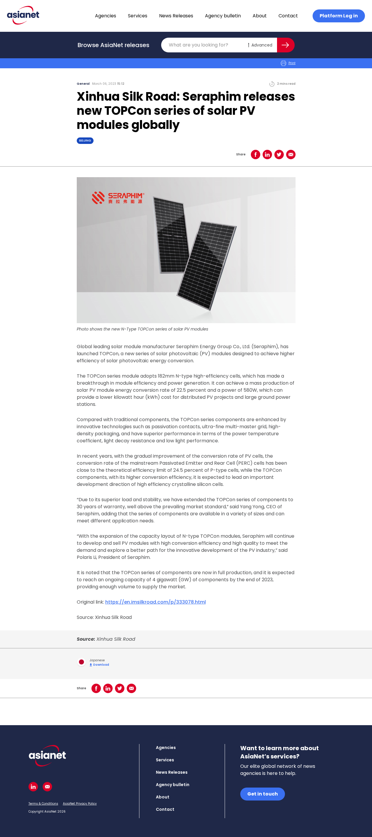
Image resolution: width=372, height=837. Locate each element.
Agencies (105, 15)
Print (292, 63)
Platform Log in (339, 15)
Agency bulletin (223, 15)
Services (137, 15)
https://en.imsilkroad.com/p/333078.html (155, 602)
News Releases (176, 15)
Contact (288, 15)
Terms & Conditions (43, 803)
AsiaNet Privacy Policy (80, 803)
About (260, 15)
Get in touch (262, 793)
